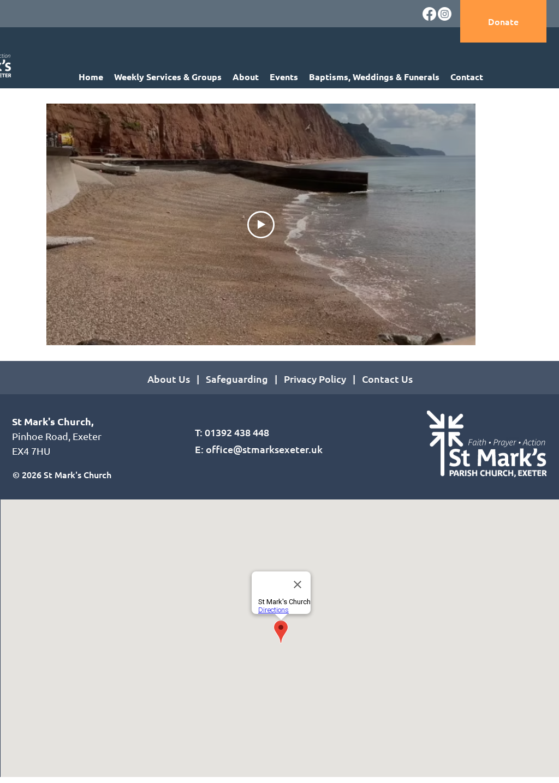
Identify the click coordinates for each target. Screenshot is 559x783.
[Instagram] (444, 14)
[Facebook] (429, 14)
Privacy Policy (317, 378)
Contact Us (387, 378)
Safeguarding (237, 378)
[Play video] (261, 224)
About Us (168, 378)
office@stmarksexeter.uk (264, 449)
